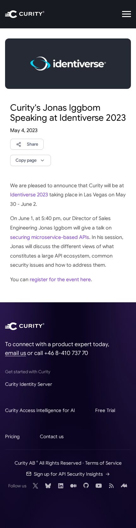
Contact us (52, 436)
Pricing (12, 436)
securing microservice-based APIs (49, 237)
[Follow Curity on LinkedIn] (61, 486)
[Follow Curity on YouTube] (98, 486)
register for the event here (60, 279)
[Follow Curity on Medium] (73, 486)
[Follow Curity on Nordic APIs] (124, 486)
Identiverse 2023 (29, 195)
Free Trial (105, 410)
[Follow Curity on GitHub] (86, 486)
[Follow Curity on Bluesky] (48, 486)
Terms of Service (103, 463)
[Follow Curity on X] (35, 486)
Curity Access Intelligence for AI (40, 410)
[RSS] (111, 486)
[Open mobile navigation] (126, 14)
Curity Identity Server (28, 384)
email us (15, 353)
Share (32, 144)
